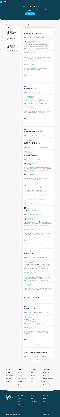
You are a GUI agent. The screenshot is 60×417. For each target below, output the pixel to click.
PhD (19, 370)
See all (13, 50)
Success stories (45, 401)
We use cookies (47, 414)
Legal (44, 414)
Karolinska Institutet (29, 349)
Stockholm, (28, 42)
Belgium (32, 370)
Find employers (13, 1)
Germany (32, 378)
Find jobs (9, 1)
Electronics (8, 383)
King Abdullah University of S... (47, 384)
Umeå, (28, 31)
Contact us (19, 404)
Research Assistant (33, 409)
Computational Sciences (9, 378)
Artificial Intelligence (9, 372)
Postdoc (51, 37)
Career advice (19, 1)
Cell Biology (8, 381)
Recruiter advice (45, 403)
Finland (32, 383)
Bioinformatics (8, 380)
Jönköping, (28, 285)
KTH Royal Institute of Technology (31, 41)
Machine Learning (9, 370)
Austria (32, 381)
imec (44, 381)
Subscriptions (45, 398)
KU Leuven (45, 370)
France (32, 384)
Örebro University (29, 240)
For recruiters (57, 1)
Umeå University (29, 30)
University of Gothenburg (30, 96)
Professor (20, 375)
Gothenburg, (28, 53)
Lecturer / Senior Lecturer (22, 378)
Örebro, (28, 240)
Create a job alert (30, 13)
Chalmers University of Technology (31, 52)
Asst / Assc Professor (34, 403)
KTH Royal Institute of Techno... (48, 380)
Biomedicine (8, 384)
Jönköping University (29, 284)
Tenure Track (20, 381)
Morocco (32, 380)
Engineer (19, 380)
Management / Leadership (22, 384)
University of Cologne (46, 383)
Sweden (30, 31)
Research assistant (21, 383)
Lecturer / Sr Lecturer (34, 401)
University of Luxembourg (47, 372)
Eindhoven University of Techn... (48, 378)
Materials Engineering (9, 375)
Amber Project (29, 207)
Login (19, 401)
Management (32, 410)
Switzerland (33, 375)
